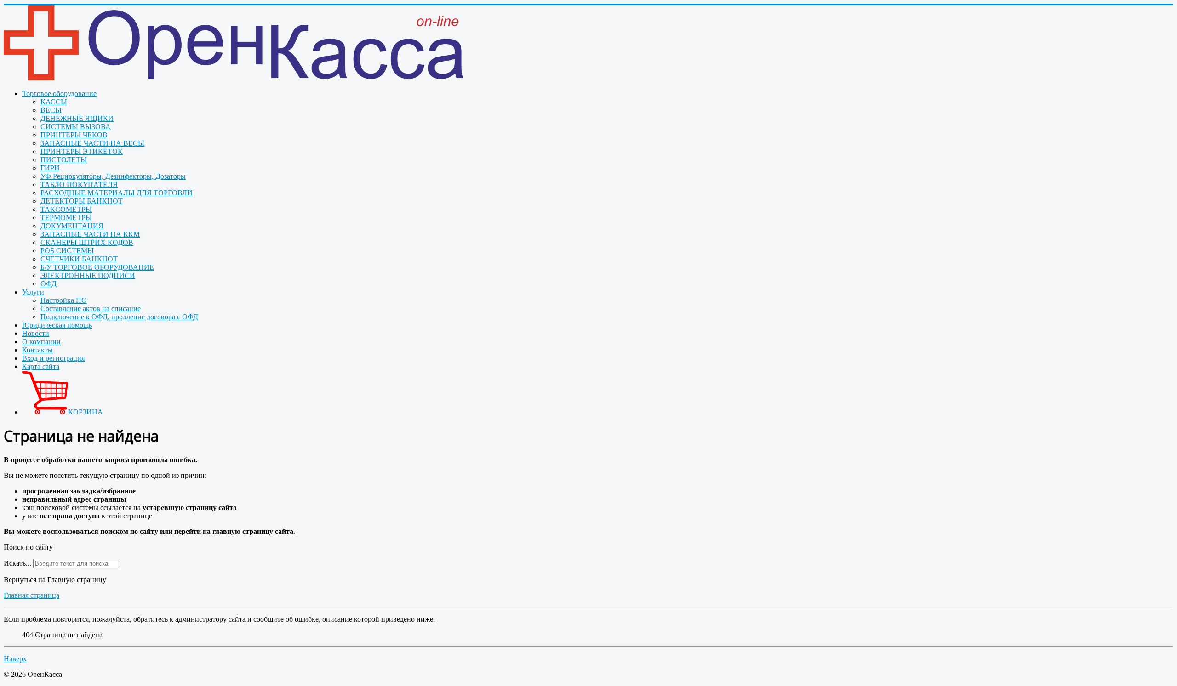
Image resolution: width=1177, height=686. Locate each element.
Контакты (37, 350)
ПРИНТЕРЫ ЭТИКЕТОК (81, 151)
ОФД (48, 284)
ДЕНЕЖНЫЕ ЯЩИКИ (77, 118)
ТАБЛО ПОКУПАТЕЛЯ (79, 184)
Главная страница (31, 595)
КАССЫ (53, 102)
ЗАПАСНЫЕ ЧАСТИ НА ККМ (90, 234)
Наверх (15, 659)
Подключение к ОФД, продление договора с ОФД (119, 317)
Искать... (17, 563)
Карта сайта (40, 366)
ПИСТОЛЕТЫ (63, 160)
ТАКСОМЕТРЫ (66, 209)
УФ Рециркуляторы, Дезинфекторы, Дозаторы (113, 176)
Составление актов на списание (90, 308)
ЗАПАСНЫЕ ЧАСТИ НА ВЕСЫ (92, 143)
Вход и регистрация (53, 358)
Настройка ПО (63, 300)
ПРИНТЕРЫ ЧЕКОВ (74, 135)
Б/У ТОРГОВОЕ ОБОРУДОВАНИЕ (97, 267)
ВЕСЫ (51, 110)
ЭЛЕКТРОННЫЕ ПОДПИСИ (87, 275)
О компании (41, 342)
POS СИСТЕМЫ (67, 251)
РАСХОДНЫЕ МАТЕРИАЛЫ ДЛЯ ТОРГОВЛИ (116, 193)
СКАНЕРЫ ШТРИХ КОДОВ (86, 242)
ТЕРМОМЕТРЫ (66, 217)
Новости (35, 333)
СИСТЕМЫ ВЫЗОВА (75, 126)
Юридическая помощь (57, 325)
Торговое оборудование (59, 93)
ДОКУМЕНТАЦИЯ (71, 226)
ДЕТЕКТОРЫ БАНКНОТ (81, 201)
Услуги (33, 292)
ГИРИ (50, 168)
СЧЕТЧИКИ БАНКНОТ (79, 259)
